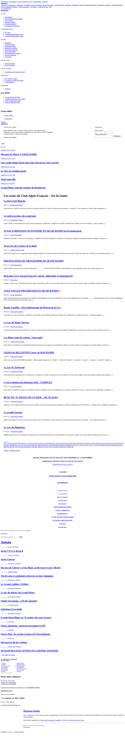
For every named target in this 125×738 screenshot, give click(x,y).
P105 (57, 447)
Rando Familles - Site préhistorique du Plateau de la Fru (32, 307)
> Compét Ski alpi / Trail (5, 665)
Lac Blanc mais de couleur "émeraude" (23, 337)
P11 (26, 443)
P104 (53, 447)
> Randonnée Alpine (20, 663)
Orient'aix (8, 89)
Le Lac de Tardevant (14, 367)
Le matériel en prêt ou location (14, 80)
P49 (13, 445)
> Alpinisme (3, 663)
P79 (98, 445)
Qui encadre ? (9, 20)
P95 (25, 447)
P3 (8, 443)
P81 (104, 445)
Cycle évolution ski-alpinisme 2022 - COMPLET (28, 382)
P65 (59, 445)
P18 (46, 443)
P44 (119, 443)
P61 (47, 445)
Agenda (6, 542)
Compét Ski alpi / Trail (45, 7)
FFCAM (7, 32)
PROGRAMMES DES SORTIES (63, 507)
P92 (16, 447)
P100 (39, 447)
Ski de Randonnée (117, 5)
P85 (115, 445)
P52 (22, 445)
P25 (66, 443)
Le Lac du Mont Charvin (16, 322)
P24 (63, 443)
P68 (67, 445)
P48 (10, 445)
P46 (5, 445)
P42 (114, 443)
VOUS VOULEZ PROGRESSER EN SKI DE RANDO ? (32, 290)
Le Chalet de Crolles (11, 78)
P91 (13, 447)
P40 (108, 443)
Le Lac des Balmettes (14, 427)
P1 (4, 443)
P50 (16, 445)
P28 (74, 443)
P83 (109, 445)
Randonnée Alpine (78, 5)
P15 (37, 443)
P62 (50, 445)
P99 (36, 447)
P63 (53, 445)
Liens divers (8, 119)
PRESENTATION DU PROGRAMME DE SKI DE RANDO (34, 261)
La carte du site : (6, 9)
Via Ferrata (33, 7)
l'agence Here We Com (76, 720)
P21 (54, 443)
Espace (4, 123)
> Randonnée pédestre (20, 664)
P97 (30, 447)
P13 (32, 443)
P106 (61, 447)
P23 (60, 443)
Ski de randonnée (10, 51)
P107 (64, 447)
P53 (25, 445)
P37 (100, 443)
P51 (19, 445)
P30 (80, 443)
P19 (49, 443)
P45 (122, 443)
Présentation (8, 17)
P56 (33, 445)
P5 (13, 443)
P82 (107, 445)
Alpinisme (27, 5)
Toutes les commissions (8, 5)
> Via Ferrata (18, 671)
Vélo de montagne (23, 7)
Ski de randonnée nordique (9, 7)
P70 (73, 445)
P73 (81, 445)
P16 (40, 443)
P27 (71, 443)
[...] (105, 208)
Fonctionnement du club (12, 26)
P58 (39, 445)
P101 (43, 447)
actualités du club (14, 450)
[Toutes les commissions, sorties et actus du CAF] (16, 1)
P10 (23, 443)
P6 (15, 443)
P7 (17, 443)
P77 (93, 445)
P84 (112, 445)
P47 (8, 445)
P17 (43, 443)
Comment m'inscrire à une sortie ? (15, 99)
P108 (68, 447)
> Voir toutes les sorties (8, 655)
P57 (36, 445)
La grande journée (13, 412)
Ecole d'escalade (10, 63)
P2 (6, 443)
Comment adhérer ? (11, 24)
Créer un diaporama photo (13, 100)
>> (6, 442)
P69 (70, 445)
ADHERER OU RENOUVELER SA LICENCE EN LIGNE (62, 461)
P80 (101, 445)
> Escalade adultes (4, 668)
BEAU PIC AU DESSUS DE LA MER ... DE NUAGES (31, 397)
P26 (68, 443)
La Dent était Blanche (15, 201)
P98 (33, 447)
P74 (84, 445)
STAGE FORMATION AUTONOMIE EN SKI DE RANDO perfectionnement (43, 231)
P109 (71, 447)
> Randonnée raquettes (20, 665)
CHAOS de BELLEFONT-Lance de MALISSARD (29, 352)
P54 (27, 445)
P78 (95, 445)
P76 (90, 445)
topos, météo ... (9, 115)
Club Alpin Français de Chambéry (50, 720)
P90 (10, 447)
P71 (76, 445)
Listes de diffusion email (12, 102)
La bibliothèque (9, 82)
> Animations (3, 664)
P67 (64, 445)
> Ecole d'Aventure (4, 667)
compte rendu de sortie (17, 250)
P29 (77, 443)
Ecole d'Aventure (36, 5)
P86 (118, 445)
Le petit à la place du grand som (20, 216)
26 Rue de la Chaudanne (8, 682)
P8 (19, 443)
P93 (19, 447)
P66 (61, 445)
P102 (46, 447)
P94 (22, 447)
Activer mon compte (10, 137)
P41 (111, 443)
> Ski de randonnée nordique (21, 668)
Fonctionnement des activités (13, 19)
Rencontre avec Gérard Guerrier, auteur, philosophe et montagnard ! (38, 276)
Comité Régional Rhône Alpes (14, 36)
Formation (68, 5)
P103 (50, 447)
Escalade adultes (59, 5)
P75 (87, 445)
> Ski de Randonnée (20, 667)
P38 (102, 443)
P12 (29, 443)
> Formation (3, 671)
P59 (42, 445)
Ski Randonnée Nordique (12, 53)
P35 (94, 443)
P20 (51, 443)
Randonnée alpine (10, 46)
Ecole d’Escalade (47, 5)
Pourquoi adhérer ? (10, 22)
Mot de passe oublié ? (100, 137)
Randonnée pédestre (90, 5)
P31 (83, 443)
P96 (27, 447)
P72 (78, 445)
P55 (30, 445)
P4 (11, 443)
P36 (97, 443)
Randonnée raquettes (104, 5)
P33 (88, 443)
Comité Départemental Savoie (14, 34)
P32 (85, 443)
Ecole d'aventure (10, 65)
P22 (57, 443)
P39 (105, 443)
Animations (19, 5)
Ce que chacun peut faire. (12, 97)
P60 (44, 445)
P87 (121, 445)
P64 (56, 445)
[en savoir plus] (28, 717)
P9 (21, 443)
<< (4, 442)
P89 (8, 447)
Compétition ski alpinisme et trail (15, 72)
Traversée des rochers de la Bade (20, 246)
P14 (34, 443)
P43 (117, 443)
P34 (91, 443)
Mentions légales (31, 711)
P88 (5, 447)
